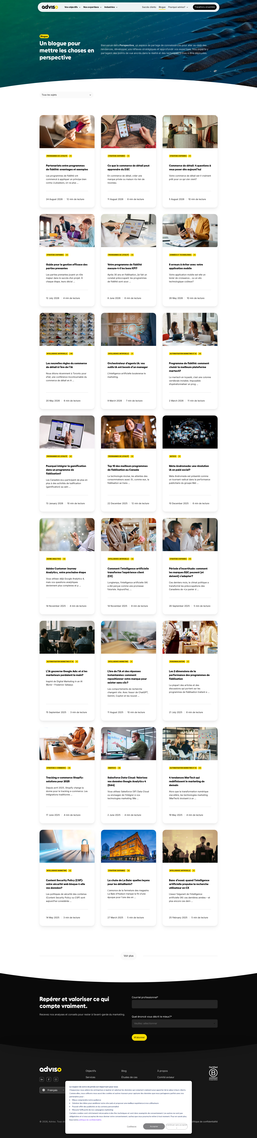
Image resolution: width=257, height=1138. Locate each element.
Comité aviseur (165, 1077)
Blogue (162, 7)
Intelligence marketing (118, 661)
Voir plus (128, 955)
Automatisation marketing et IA (183, 354)
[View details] (42, 1079)
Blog (124, 1070)
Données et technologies (180, 255)
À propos (162, 1070)
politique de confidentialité (90, 1120)
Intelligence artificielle (57, 354)
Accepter (154, 1126)
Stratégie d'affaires (116, 156)
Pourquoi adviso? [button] (176, 7)
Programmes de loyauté (57, 156)
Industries (109, 7)
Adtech (173, 456)
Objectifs (91, 1070)
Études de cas (129, 1077)
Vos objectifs (71, 7)
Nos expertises (91, 7)
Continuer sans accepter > (176, 1126)
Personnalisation (177, 661)
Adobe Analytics (54, 559)
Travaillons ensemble (205, 7)
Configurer (132, 1126)
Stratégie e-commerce (56, 768)
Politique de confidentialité (204, 1121)
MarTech (112, 768)
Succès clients (149, 7)
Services (90, 1077)
